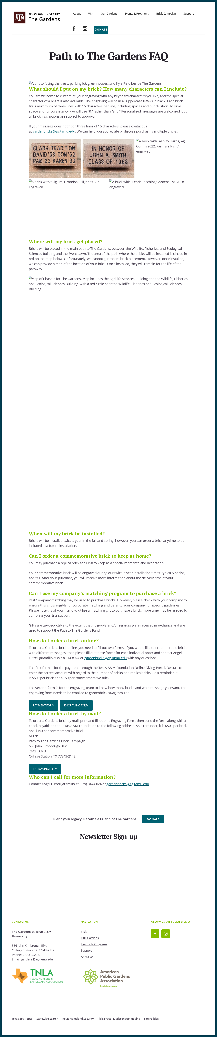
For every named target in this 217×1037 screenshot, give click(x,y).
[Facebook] (74, 29)
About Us (87, 957)
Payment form (43, 705)
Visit (84, 932)
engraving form (45, 769)
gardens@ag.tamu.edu (37, 959)
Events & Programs (94, 944)
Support (86, 950)
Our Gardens (90, 938)
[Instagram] (85, 29)
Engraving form (76, 705)
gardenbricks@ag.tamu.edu (54, 131)
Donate (101, 29)
